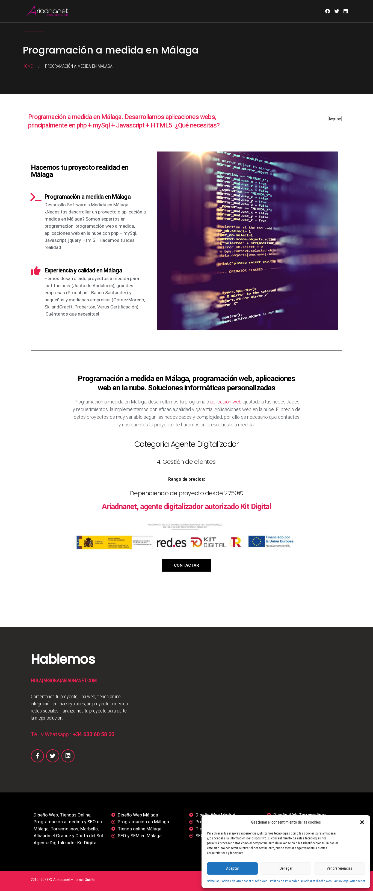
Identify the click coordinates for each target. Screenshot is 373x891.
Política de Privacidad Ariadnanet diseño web (300, 881)
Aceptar (232, 868)
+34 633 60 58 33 (93, 734)
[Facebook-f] (37, 755)
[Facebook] (327, 11)
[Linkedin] (345, 11)
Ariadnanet (62, 879)
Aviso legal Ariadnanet (349, 881)
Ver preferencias (340, 868)
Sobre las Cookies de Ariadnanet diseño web (237, 881)
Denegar (286, 868)
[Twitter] (336, 11)
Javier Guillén (85, 879)
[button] (362, 822)
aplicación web (226, 402)
